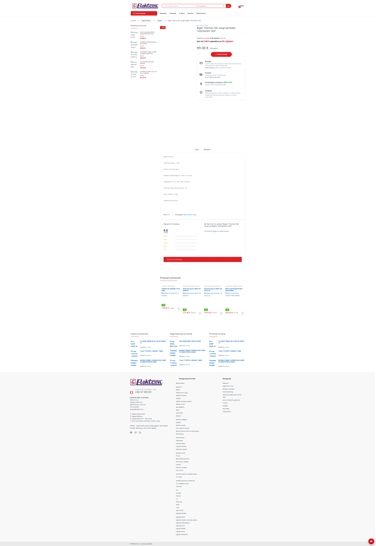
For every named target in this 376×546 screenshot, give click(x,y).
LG (177, 499)
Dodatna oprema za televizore (185, 481)
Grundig (178, 493)
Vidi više (223, 38)
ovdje (224, 85)
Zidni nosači (179, 510)
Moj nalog (226, 409)
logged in (215, 231)
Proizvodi (173, 13)
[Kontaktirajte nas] (371, 541)
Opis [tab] (197, 150)
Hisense (178, 496)
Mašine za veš (180, 404)
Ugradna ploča (180, 517)
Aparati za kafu (180, 453)
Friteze (178, 456)
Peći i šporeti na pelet (182, 428)
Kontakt (190, 13)
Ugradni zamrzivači (182, 534)
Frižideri (178, 398)
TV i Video (179, 477)
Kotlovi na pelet (181, 425)
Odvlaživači (179, 440)
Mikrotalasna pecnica (182, 459)
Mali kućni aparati (181, 449)
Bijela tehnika (146, 21)
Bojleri (160, 21)
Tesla (177, 507)
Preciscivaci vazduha (182, 462)
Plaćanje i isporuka (228, 389)
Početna (133, 21)
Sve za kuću (179, 470)
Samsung (179, 502)
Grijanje (178, 416)
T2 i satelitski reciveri (182, 484)
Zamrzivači (179, 413)
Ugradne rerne (180, 526)
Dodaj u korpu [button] (178, 308)
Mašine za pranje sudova (184, 401)
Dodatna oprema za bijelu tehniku (186, 474)
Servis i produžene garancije (231, 400)
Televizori (179, 486)
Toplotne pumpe (181, 446)
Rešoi (177, 410)
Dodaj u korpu (222, 54)
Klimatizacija (180, 434)
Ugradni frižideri (181, 528)
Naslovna (163, 13)
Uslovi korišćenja (228, 392)
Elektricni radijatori (181, 419)
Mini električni (180, 407)
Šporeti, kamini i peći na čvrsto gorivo (187, 431)
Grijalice (178, 422)
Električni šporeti (195, 286)
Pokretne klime (180, 443)
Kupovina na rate (228, 386)
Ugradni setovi (180, 531)
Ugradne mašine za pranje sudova (186, 520)
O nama (181, 13)
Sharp (177, 505)
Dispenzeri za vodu (182, 393)
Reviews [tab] (207, 150)
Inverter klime (180, 438)
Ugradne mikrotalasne (183, 523)
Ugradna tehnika (181, 513)
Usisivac (178, 464)
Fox (177, 490)
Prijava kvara (200, 13)
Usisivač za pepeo (181, 467)
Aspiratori (164, 286)
